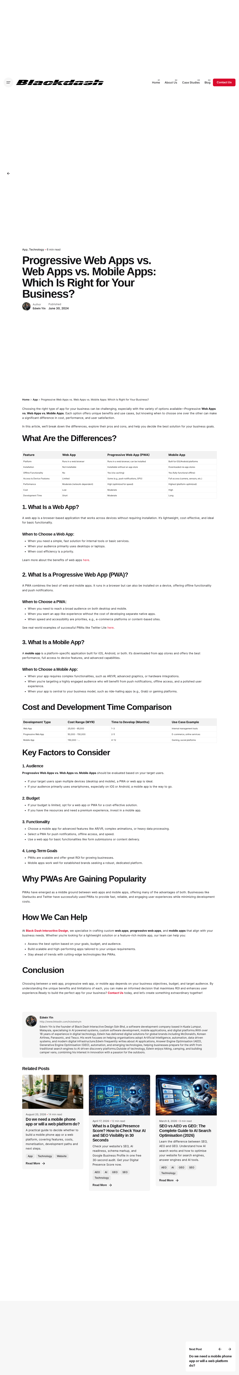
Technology (36, 249)
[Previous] (220, 1349)
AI (106, 1172)
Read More (33, 1163)
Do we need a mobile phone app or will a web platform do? (210, 1360)
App (25, 249)
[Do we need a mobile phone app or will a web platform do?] (52, 1092)
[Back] (8, 173)
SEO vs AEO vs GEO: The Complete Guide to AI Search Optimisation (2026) (185, 1131)
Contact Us (224, 82)
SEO (125, 1172)
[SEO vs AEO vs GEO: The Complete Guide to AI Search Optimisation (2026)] (186, 1095)
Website (61, 1156)
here (86, 560)
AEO (97, 1172)
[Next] (230, 1349)
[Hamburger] (8, 82)
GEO (115, 1172)
